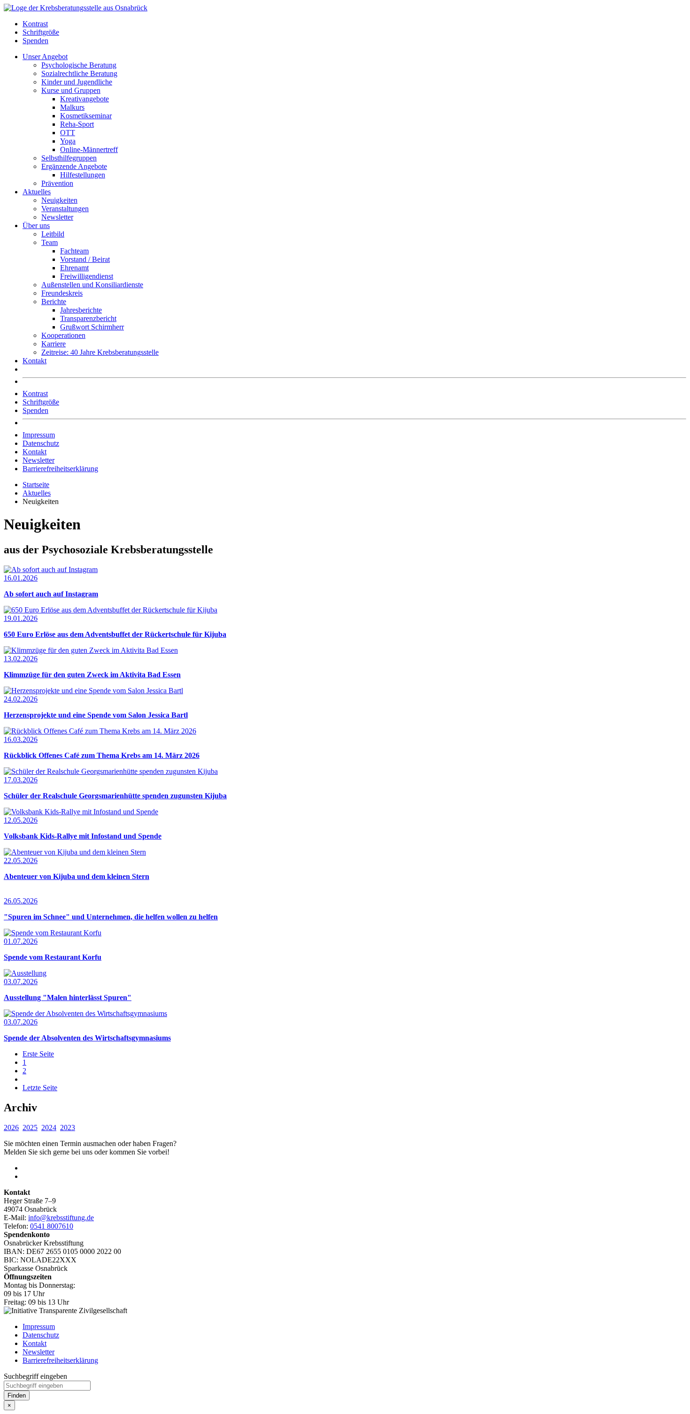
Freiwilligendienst (86, 276)
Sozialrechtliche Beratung (79, 73)
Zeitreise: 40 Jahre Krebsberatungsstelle (100, 352)
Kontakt (34, 361)
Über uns (36, 225)
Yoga (68, 141)
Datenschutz (41, 443)
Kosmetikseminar (86, 116)
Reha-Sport (77, 124)
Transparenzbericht (88, 318)
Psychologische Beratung (78, 65)
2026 (11, 1127)
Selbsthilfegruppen (69, 158)
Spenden (35, 41)
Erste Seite (38, 1054)
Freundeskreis (62, 293)
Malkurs (72, 107)
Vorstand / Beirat (85, 259)
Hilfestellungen (82, 175)
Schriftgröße (41, 32)
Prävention (57, 183)
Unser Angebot (45, 57)
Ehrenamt (74, 268)
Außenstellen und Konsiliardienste (92, 285)
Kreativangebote (84, 99)
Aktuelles (37, 192)
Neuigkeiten (59, 200)
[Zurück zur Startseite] (75, 8)
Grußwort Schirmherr (92, 327)
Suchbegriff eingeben (35, 1376)
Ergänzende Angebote (74, 166)
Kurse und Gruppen (70, 90)
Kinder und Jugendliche (76, 82)
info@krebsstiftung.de (61, 1218)
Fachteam (74, 251)
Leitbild (52, 234)
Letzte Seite (40, 1088)
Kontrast (35, 24)
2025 (30, 1127)
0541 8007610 (51, 1226)
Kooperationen (63, 335)
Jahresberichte (81, 310)
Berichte (53, 302)
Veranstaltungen (65, 209)
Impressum (39, 435)
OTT (67, 133)
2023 (67, 1127)
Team (49, 242)
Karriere (53, 344)
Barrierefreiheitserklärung (60, 469)
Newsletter (57, 217)
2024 (48, 1127)
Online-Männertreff (89, 149)
